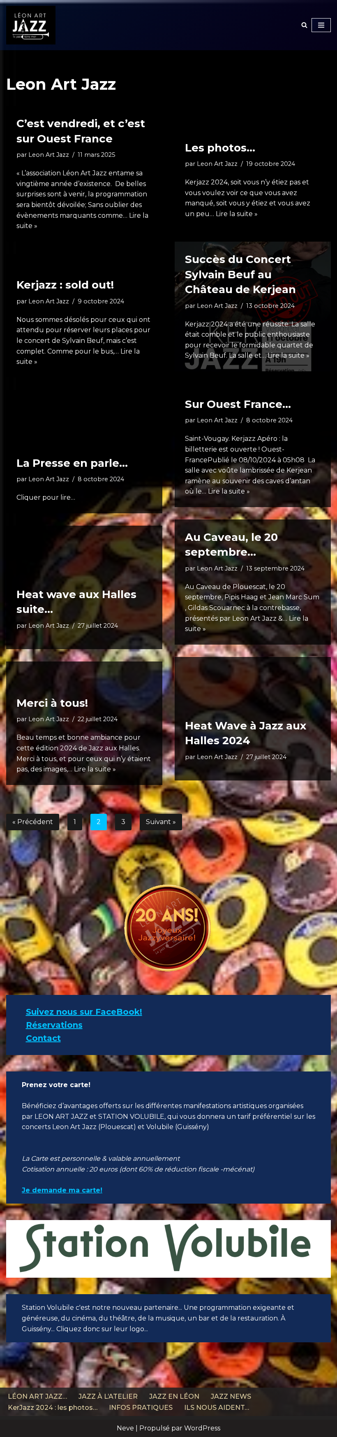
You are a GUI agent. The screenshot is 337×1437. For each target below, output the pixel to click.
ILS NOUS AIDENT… (216, 1407)
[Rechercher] (304, 25)
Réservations (54, 1025)
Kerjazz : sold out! (65, 284)
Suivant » (161, 822)
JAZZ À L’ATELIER (108, 1396)
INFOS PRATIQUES (141, 1407)
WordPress (202, 1428)
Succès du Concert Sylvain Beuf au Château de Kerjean (240, 274)
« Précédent (32, 822)
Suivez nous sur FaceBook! (84, 1012)
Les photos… (220, 147)
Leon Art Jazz (48, 154)
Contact (43, 1038)
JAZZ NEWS (231, 1396)
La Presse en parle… (72, 463)
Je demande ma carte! (62, 1190)
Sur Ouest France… (238, 404)
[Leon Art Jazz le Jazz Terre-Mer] (30, 25)
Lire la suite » (237, 214)
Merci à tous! (52, 703)
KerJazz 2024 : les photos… (52, 1407)
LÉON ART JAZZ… (37, 1396)
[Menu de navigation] (321, 25)
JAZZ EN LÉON (174, 1396)
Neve (125, 1428)
